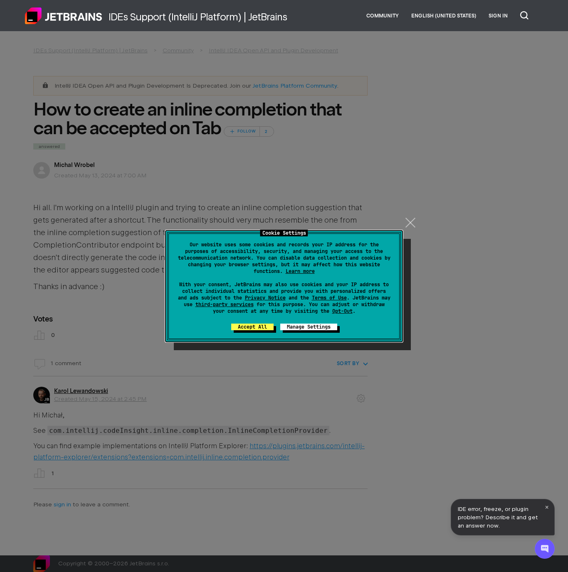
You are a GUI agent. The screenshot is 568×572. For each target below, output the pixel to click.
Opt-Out (342, 311)
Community (382, 16)
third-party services (224, 304)
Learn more (300, 271)
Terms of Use (329, 298)
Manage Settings (309, 327)
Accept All (252, 327)
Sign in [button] (498, 16)
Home (63, 15)
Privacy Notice (265, 298)
